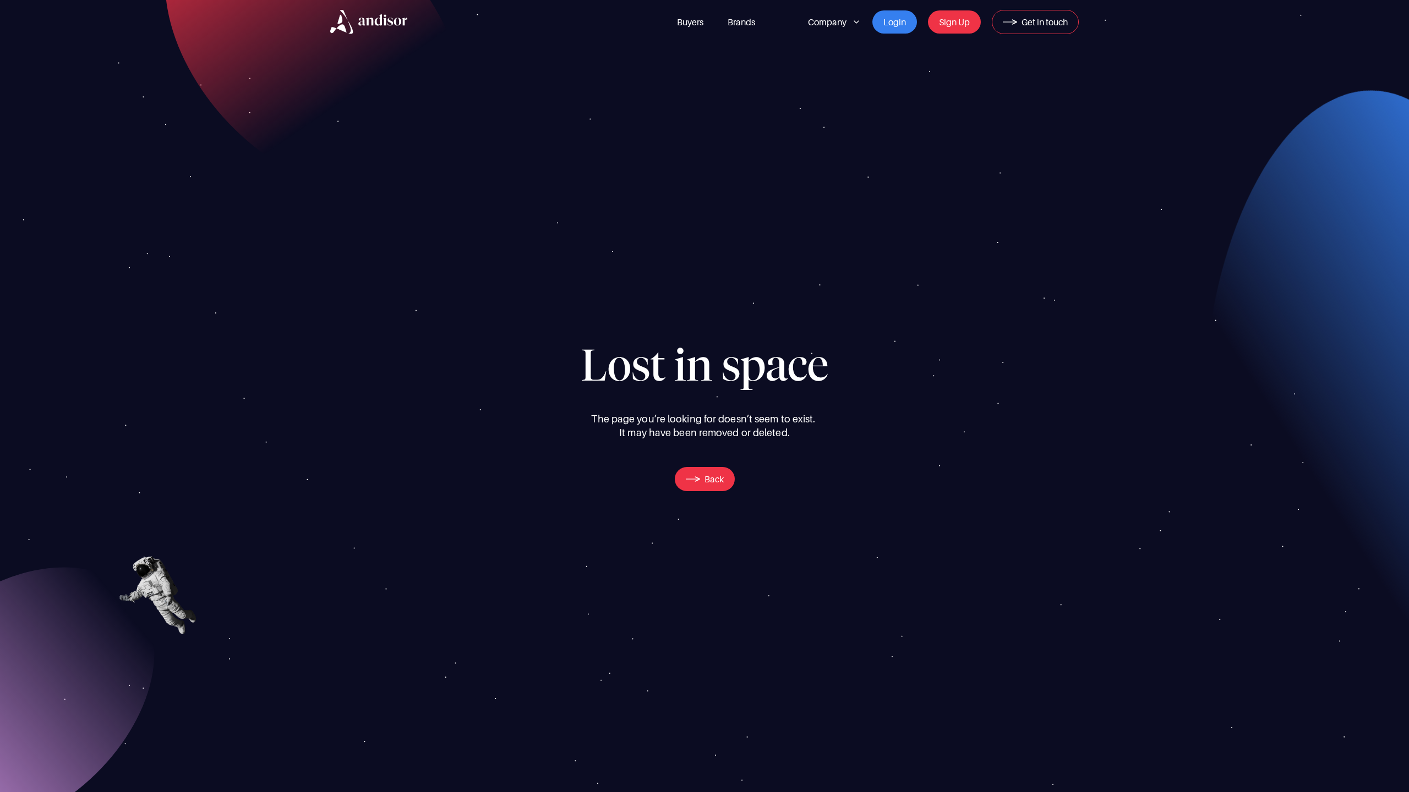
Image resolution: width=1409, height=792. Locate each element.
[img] (368, 22)
